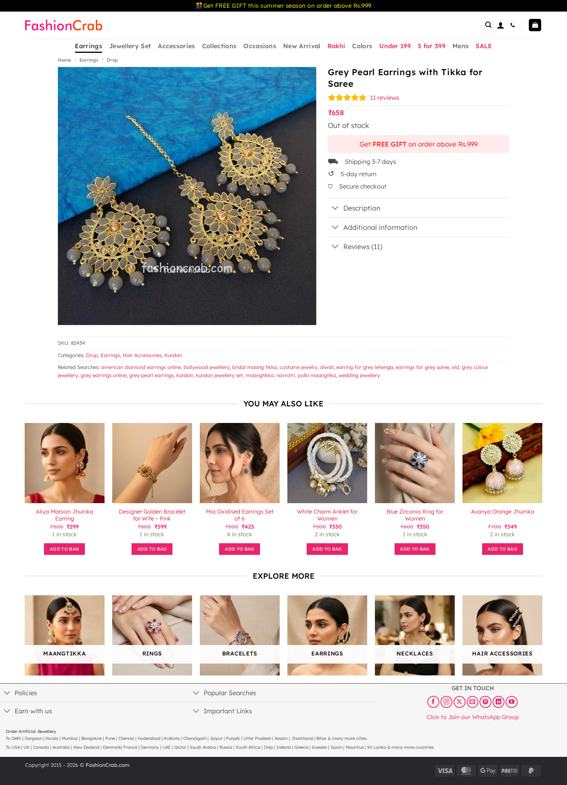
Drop (112, 60)
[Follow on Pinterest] (485, 702)
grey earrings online (104, 375)
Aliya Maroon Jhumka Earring (64, 515)
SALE (484, 46)
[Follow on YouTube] (512, 702)
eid (455, 367)
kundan (184, 375)
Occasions (259, 46)
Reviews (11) (362, 246)
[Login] (501, 25)
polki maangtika (317, 375)
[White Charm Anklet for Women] (327, 463)
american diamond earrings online (141, 367)
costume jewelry (298, 367)
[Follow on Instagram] (446, 702)
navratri (286, 375)
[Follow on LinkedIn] (499, 702)
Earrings (88, 46)
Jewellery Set (130, 46)
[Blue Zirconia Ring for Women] (415, 463)
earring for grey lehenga (364, 367)
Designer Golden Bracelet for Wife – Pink (152, 515)
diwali (327, 367)
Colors (362, 46)
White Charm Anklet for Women (327, 515)
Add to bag (64, 549)
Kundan (173, 355)
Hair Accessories (142, 355)
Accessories (176, 46)
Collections (219, 46)
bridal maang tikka (254, 367)
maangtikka (260, 375)
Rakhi (336, 46)
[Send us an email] (473, 702)
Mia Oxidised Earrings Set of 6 (239, 515)
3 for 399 (432, 46)
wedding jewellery (359, 375)
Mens (460, 46)
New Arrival (302, 46)
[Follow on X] (460, 702)
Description (361, 208)
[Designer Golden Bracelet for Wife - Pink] (152, 463)
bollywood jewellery (207, 367)
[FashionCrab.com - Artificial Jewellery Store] (63, 25)
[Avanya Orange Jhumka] (502, 463)
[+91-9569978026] (513, 25)
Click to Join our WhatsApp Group (473, 716)
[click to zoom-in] (187, 196)
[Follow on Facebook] (433, 702)
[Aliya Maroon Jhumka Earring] (65, 463)
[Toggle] (335, 208)
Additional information (380, 227)
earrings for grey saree (422, 367)
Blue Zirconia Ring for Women (414, 515)
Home (64, 60)
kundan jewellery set (219, 375)
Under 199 (395, 46)
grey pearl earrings (151, 375)
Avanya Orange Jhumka (502, 511)
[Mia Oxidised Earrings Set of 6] (240, 463)
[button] (488, 24)
